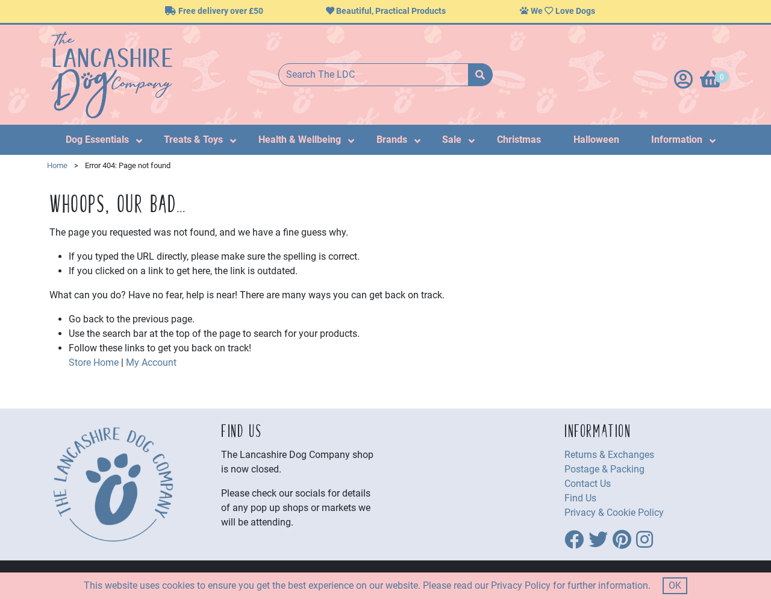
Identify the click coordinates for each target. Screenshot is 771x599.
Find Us (580, 498)
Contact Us (587, 483)
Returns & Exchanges (609, 454)
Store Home (94, 362)
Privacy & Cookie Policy (614, 512)
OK (675, 585)
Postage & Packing (604, 469)
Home (57, 165)
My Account (151, 362)
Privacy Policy (521, 585)
